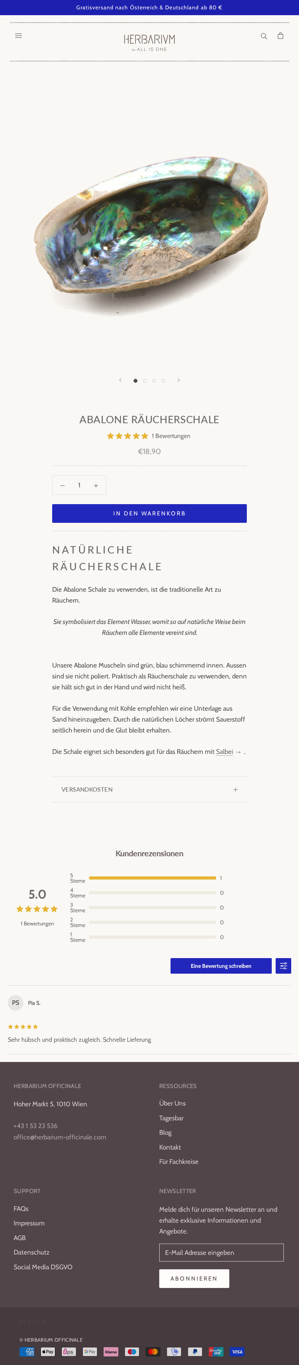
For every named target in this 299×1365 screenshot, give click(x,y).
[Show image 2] (145, 381)
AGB (20, 1238)
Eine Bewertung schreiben (221, 965)
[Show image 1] (135, 381)
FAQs (21, 1209)
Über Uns (172, 1103)
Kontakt (170, 1147)
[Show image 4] (163, 381)
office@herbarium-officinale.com (60, 1137)
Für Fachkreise (179, 1161)
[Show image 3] (154, 381)
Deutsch (33, 1321)
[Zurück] (120, 380)
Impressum (29, 1223)
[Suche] (264, 35)
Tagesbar (171, 1118)
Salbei (224, 751)
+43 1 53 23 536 (36, 1126)
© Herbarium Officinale (51, 1340)
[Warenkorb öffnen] (280, 35)
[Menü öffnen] (18, 35)
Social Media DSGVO (43, 1267)
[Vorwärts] (179, 380)
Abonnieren (194, 1278)
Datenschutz (31, 1252)
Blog (165, 1132)
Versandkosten (87, 789)
